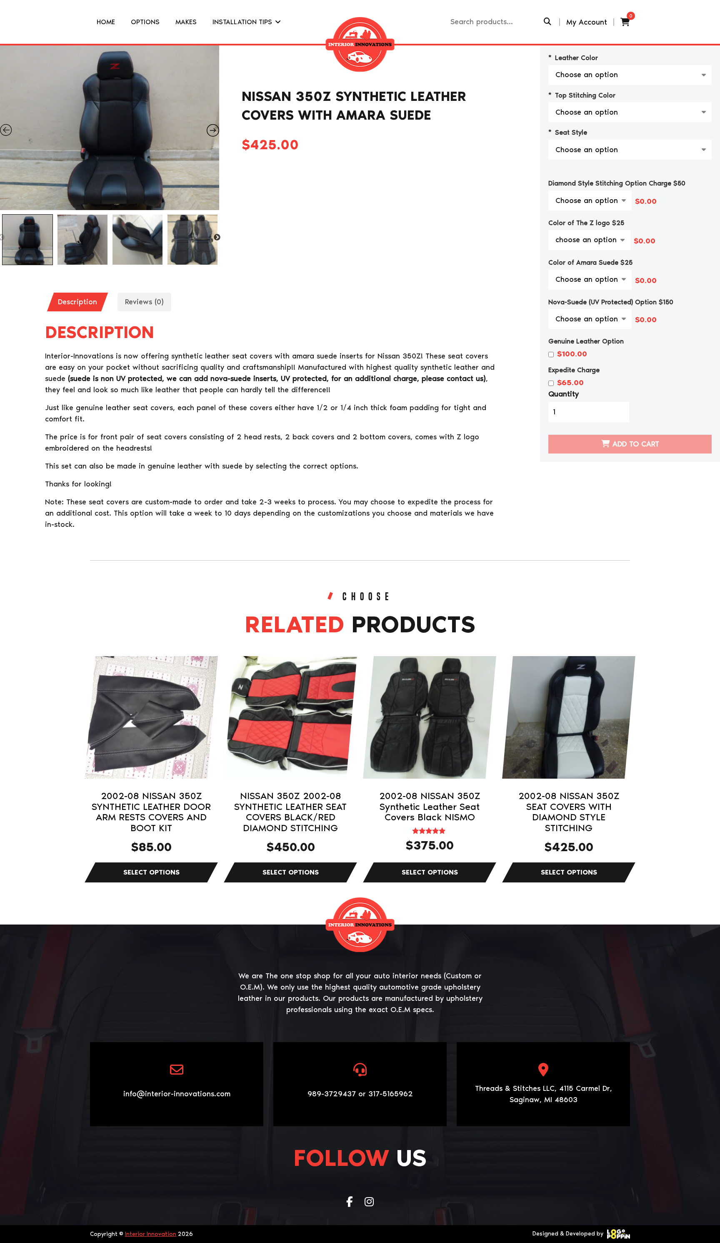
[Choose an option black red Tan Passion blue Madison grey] (590, 319)
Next (217, 237)
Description (77, 301)
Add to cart (635, 444)
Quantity (563, 393)
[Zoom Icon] (109, 127)
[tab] (77, 302)
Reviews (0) (144, 301)
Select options (151, 872)
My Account (586, 22)
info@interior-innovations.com (176, 1093)
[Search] (547, 22)
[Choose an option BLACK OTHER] (590, 280)
